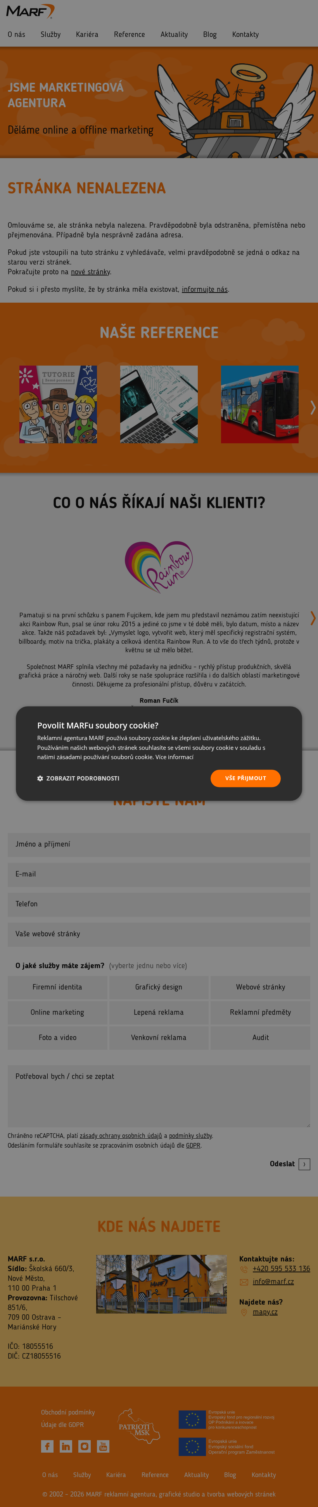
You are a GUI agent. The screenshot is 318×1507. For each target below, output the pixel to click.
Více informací (175, 757)
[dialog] (159, 753)
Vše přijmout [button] (245, 778)
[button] (78, 778)
